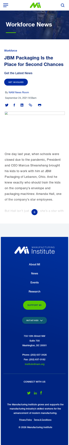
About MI (34, 264)
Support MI (34, 305)
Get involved (16, 82)
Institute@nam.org (34, 364)
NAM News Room (19, 92)
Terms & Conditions (42, 420)
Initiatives (32, 320)
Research (34, 291)
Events (34, 282)
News (34, 273)
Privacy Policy (25, 420)
